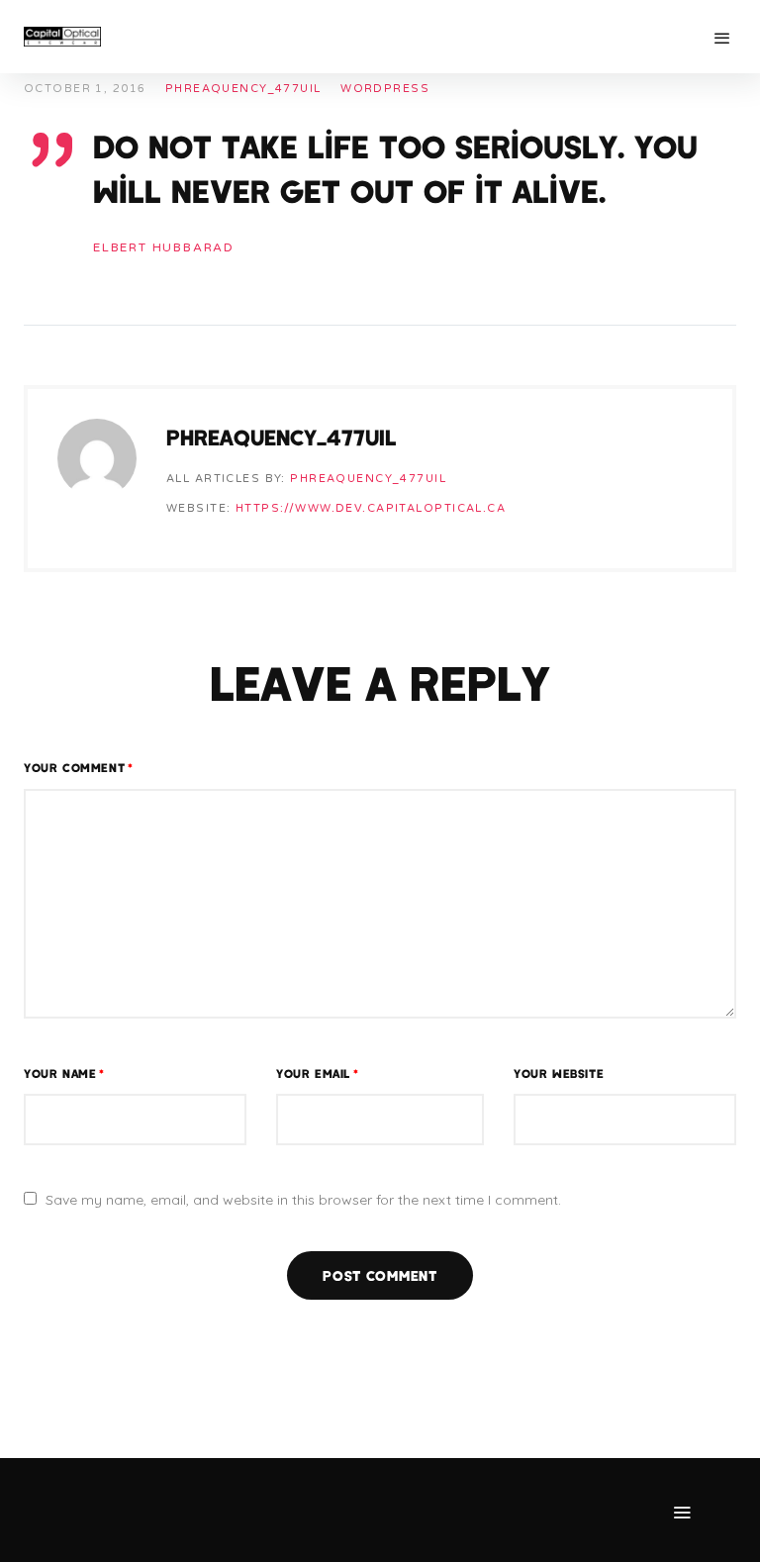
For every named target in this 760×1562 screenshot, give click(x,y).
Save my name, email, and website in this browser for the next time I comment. (303, 1200)
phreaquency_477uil (243, 88)
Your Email (317, 1073)
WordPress (384, 88)
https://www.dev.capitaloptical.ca (371, 508)
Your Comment (79, 767)
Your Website (559, 1073)
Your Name (64, 1073)
